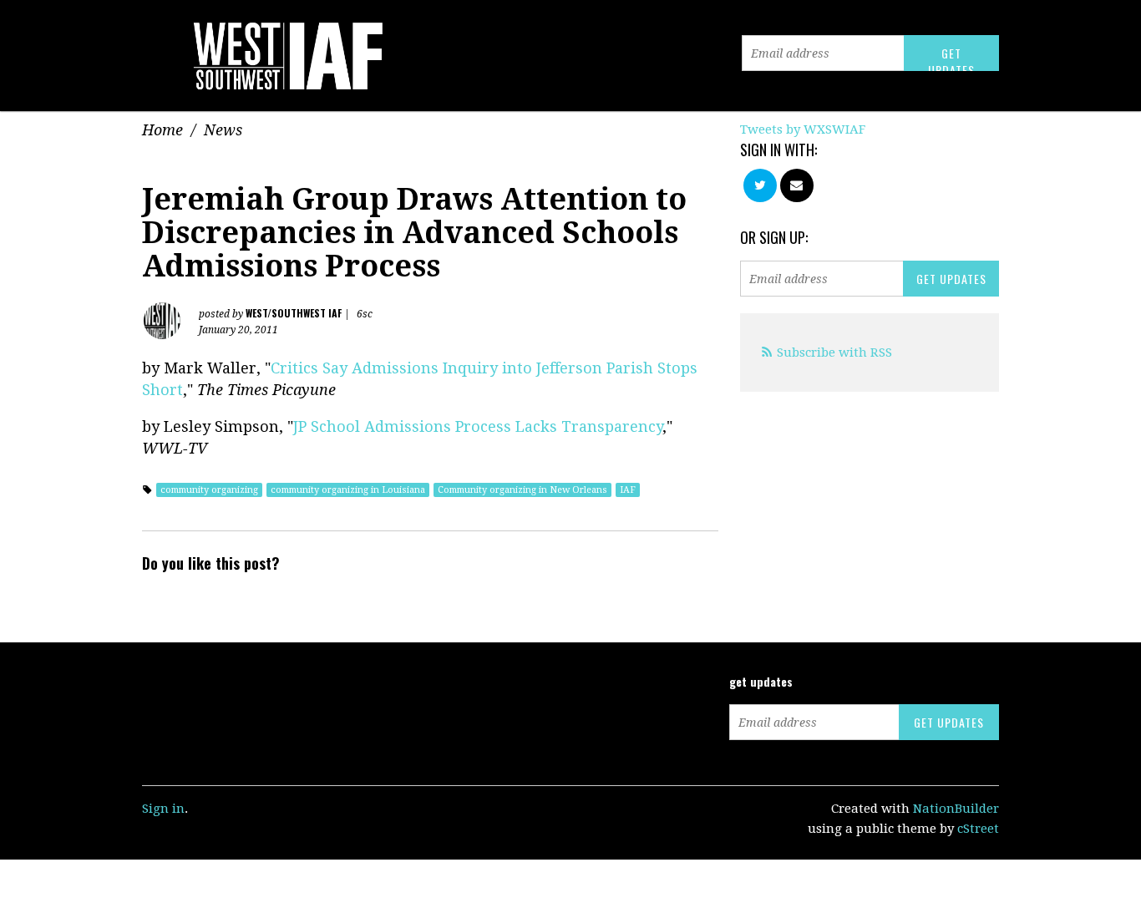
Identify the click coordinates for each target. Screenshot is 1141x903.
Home (162, 130)
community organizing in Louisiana (348, 489)
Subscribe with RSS (834, 352)
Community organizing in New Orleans (522, 489)
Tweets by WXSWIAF (802, 129)
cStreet (978, 828)
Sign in (163, 808)
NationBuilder (956, 808)
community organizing (209, 489)
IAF (628, 489)
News (223, 130)
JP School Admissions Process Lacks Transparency (477, 426)
